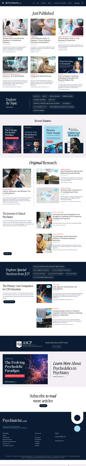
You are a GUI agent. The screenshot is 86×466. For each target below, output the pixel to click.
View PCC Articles (9, 301)
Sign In (70, 3)
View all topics (9, 107)
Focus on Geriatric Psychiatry (61, 270)
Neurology (52, 99)
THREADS (37, 443)
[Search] (82, 3)
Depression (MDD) (68, 96)
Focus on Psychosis (39, 273)
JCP (34, 3)
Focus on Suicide (71, 273)
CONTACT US (6, 443)
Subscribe (77, 3)
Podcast (60, 74)
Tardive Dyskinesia (39, 110)
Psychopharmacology (40, 107)
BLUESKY (37, 445)
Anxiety (45, 96)
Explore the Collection (58, 376)
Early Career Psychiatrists (41, 270)
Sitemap (62, 457)
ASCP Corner (56, 346)
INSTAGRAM (38, 439)
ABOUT (4, 435)
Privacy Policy (8, 456)
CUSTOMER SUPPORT (8, 445)
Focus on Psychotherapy (55, 273)
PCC (38, 3)
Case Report (33, 74)
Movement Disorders (39, 99)
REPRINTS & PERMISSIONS (9, 441)
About (50, 3)
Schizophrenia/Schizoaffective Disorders (62, 107)
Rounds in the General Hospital (11, 74)
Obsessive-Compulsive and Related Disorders (47, 103)
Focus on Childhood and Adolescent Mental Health (49, 266)
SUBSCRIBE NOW (59, 441)
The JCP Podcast (20, 224)
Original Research (8, 36)
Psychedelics (66, 103)
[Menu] (3, 3)
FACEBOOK (38, 437)
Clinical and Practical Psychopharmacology (70, 36)
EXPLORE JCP (7, 253)
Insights (43, 3)
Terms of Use (15, 456)
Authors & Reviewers (60, 3)
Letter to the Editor (58, 212)
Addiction (36, 96)
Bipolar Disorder (55, 96)
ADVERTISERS (6, 437)
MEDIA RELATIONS (7, 439)
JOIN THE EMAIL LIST (60, 436)
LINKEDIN (37, 441)
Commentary (33, 36)
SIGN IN (57, 433)
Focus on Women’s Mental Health (43, 277)
